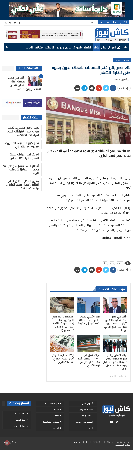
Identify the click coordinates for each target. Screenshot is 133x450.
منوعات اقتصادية (52, 403)
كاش (105, 263)
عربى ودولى (63, 47)
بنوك (96, 47)
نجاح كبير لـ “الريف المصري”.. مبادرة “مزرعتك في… (21, 144)
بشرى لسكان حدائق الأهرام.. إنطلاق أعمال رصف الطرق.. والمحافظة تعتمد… (21, 184)
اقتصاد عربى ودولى (84, 422)
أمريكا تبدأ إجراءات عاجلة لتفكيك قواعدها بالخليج (24, 156)
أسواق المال (108, 47)
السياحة (56, 428)
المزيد (29, 47)
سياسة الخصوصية (123, 445)
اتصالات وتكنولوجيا (51, 422)
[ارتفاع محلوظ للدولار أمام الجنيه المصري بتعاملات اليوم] (62, 343)
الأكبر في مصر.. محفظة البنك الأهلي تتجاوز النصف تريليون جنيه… (25, 83)
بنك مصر (120, 263)
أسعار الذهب (20, 420)
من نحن (77, 442)
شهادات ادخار (20, 414)
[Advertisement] (88, 166)
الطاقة (56, 409)
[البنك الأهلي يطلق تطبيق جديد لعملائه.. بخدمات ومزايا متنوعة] (88, 305)
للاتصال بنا (86, 442)
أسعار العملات (20, 426)
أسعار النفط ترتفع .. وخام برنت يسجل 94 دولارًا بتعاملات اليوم (21, 169)
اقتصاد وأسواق (82, 47)
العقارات (89, 428)
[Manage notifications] (7, 442)
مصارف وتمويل (122, 60)
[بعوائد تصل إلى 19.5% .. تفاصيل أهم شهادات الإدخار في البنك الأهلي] (88, 343)
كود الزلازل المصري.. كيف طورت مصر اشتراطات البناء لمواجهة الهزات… (23, 131)
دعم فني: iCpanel (9, 442)
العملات (49, 47)
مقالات (39, 47)
